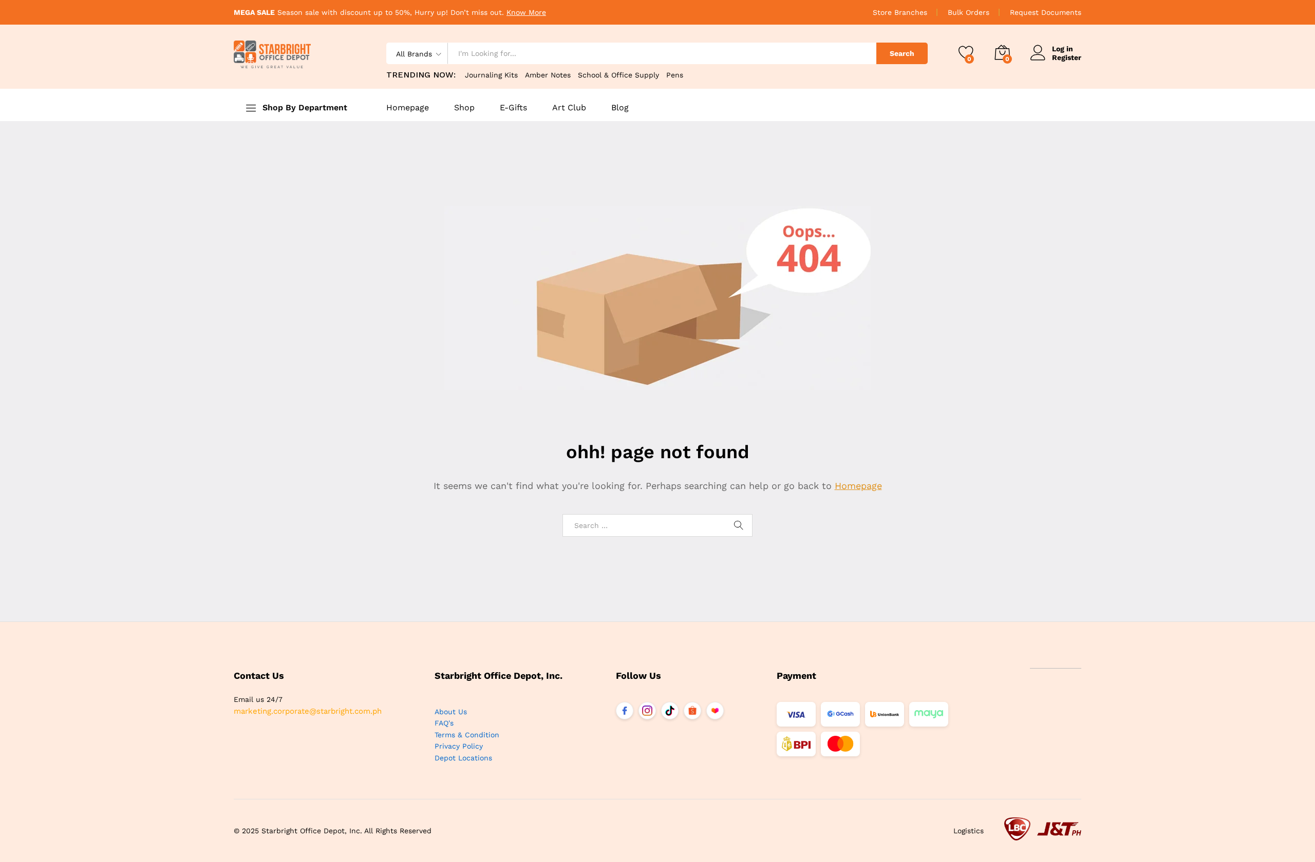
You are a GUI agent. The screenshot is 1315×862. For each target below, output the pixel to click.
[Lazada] (715, 710)
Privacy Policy (459, 746)
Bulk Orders (968, 12)
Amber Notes (548, 75)
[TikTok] (670, 710)
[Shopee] (692, 710)
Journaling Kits (491, 75)
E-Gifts (513, 108)
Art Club (569, 108)
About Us (451, 712)
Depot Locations (463, 758)
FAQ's (444, 723)
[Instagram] (647, 710)
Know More (526, 12)
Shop (464, 108)
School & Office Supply (618, 75)
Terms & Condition (467, 735)
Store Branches (900, 12)
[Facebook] (624, 710)
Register (1066, 57)
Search (902, 53)
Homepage (407, 108)
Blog (620, 108)
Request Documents (1045, 12)
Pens (674, 75)
